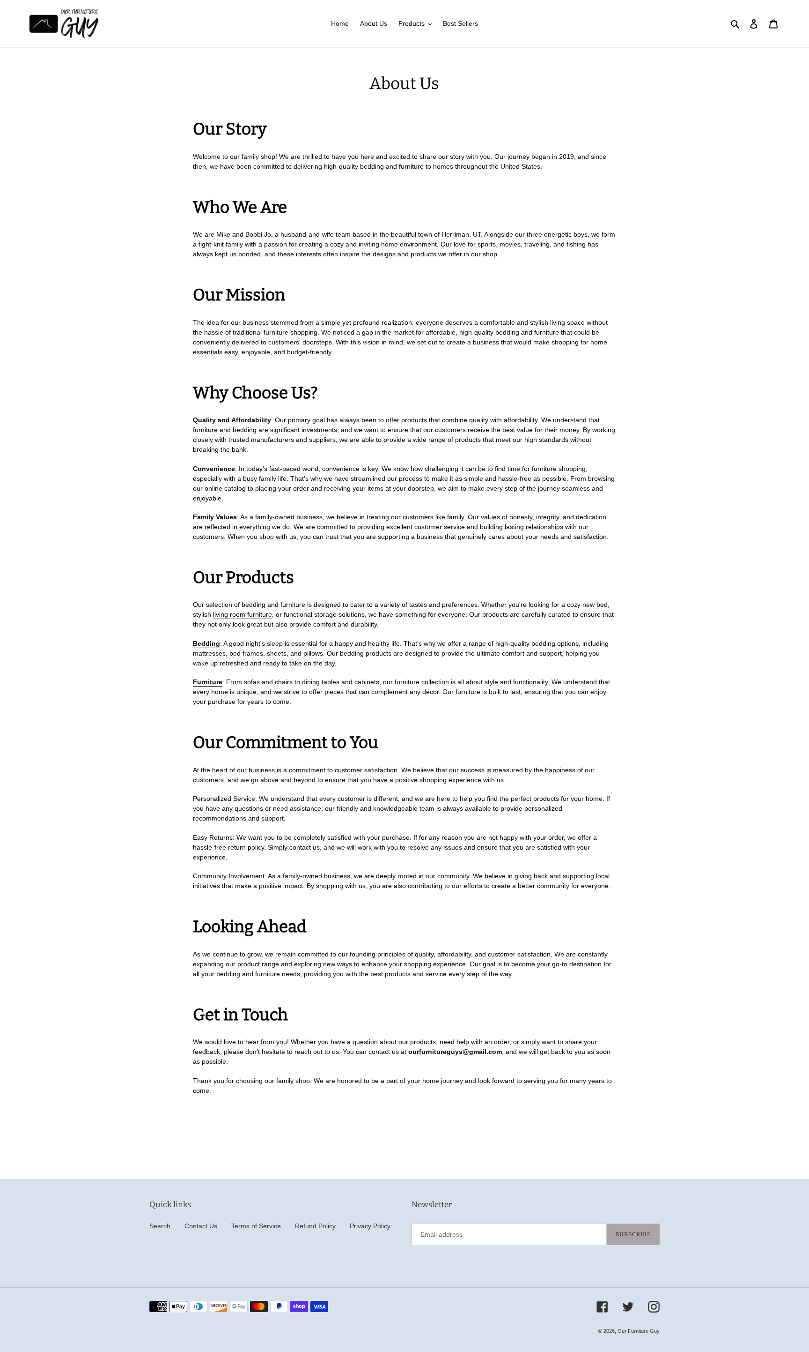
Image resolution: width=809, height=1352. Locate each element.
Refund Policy (315, 1226)
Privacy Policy (370, 1226)
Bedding (206, 643)
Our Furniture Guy (639, 1331)
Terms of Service (256, 1226)
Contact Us (200, 1226)
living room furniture (242, 614)
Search (159, 1226)
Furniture (207, 682)
